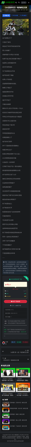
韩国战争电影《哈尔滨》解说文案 (19, 408)
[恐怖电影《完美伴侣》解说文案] (5, 404)
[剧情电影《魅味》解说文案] (5, 416)
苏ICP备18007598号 (12, 441)
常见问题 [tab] (15, 15)
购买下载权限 (16, 301)
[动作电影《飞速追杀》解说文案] (5, 427)
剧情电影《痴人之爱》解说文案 (18, 420)
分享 (14, 342)
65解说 (6, 343)
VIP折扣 (16, 289)
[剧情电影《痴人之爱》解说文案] (5, 421)
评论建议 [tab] (24, 15)
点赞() (26, 342)
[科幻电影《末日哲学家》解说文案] (23, 387)
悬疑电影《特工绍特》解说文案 (8, 381)
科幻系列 (18, 10)
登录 (24, 2)
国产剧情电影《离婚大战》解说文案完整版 (8, 395)
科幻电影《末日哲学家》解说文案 (22, 395)
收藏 (20, 342)
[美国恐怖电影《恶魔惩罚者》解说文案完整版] (23, 372)
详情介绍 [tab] (7, 15)
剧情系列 (5, 393)
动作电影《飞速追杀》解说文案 (18, 426)
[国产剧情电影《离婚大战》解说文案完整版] (8, 387)
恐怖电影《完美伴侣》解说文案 (18, 402)
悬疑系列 (5, 378)
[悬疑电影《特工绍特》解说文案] (8, 372)
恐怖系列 (20, 378)
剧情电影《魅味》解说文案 (17, 414)
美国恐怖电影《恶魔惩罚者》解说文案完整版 (23, 381)
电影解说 (14, 10)
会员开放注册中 (20, 441)
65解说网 (16, 434)
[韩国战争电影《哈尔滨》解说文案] (5, 410)
